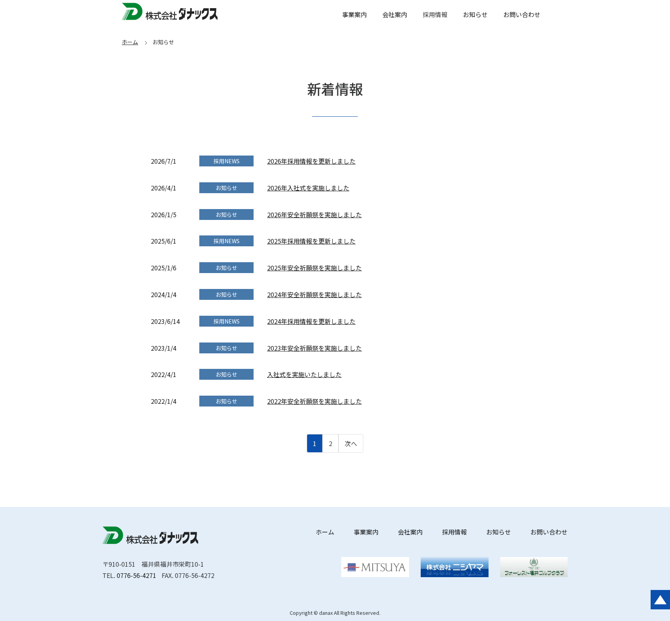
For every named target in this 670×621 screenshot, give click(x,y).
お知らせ (475, 14)
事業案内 (354, 14)
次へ (351, 443)
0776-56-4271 (136, 575)
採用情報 (454, 531)
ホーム (130, 42)
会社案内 (394, 14)
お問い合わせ (521, 14)
